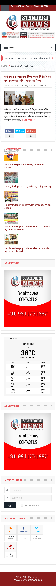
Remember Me (32, 505)
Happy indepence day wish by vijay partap (27, 186)
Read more (28, 119)
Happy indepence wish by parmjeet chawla (24, 166)
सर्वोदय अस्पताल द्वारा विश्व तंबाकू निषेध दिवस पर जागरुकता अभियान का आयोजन (27, 78)
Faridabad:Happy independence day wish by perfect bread (27, 250)
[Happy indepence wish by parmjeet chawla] (28, 156)
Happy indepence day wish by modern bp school (27, 206)
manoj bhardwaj (21, 85)
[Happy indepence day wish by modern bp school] (28, 196)
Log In (10, 505)
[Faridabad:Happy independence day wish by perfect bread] (28, 239)
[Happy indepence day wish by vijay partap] (28, 177)
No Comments (40, 85)
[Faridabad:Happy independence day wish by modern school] (28, 218)
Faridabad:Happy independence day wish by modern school (27, 228)
